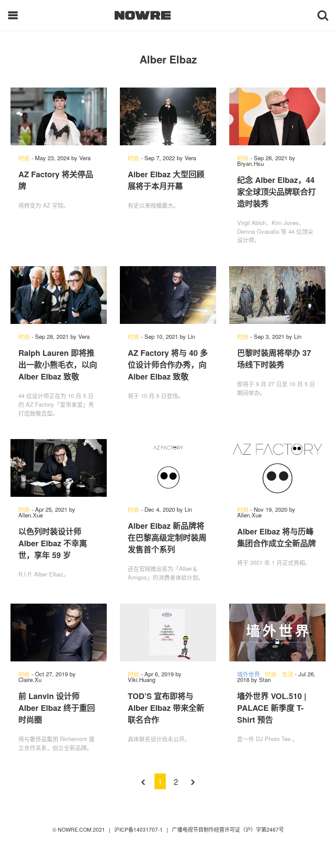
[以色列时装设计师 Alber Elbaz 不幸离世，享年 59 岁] (58, 468)
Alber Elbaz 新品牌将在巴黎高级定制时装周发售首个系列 (167, 537)
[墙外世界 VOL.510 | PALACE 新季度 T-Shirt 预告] (277, 632)
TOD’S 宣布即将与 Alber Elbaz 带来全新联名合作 (166, 707)
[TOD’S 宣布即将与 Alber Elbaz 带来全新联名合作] (168, 632)
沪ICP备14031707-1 (139, 829)
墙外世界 (248, 674)
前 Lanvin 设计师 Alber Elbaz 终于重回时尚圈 (56, 707)
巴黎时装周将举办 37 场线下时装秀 (274, 358)
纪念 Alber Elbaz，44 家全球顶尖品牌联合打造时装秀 (276, 191)
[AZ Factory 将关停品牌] (58, 116)
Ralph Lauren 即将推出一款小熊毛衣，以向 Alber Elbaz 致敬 (57, 364)
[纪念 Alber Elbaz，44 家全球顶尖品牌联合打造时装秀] (277, 116)
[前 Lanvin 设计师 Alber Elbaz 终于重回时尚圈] (58, 632)
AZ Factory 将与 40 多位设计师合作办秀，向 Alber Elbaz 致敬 (168, 364)
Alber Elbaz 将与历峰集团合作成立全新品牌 (276, 537)
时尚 (24, 158)
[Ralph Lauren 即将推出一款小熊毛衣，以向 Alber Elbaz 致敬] (58, 295)
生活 (287, 674)
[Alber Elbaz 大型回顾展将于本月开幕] (168, 116)
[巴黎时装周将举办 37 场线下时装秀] (277, 295)
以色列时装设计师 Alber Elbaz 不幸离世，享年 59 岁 (52, 543)
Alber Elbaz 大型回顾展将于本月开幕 (166, 180)
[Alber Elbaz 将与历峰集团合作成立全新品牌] (277, 468)
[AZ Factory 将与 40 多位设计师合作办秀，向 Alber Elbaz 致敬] (168, 295)
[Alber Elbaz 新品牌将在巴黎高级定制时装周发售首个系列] (168, 468)
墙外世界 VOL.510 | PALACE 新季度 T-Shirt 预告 (271, 707)
